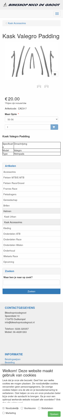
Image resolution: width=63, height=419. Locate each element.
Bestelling (10, 362)
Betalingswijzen (13, 359)
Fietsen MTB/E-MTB (13, 177)
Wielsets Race (10, 256)
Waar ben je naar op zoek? (18, 277)
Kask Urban (10, 216)
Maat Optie (11, 114)
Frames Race (10, 188)
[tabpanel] (39, 86)
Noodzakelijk (12, 408)
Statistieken (47, 408)
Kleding (7, 228)
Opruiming (8, 261)
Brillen (6, 205)
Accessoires (9, 171)
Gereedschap (10, 199)
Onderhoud (9, 250)
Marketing (11, 413)
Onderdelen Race (12, 239)
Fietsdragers (9, 194)
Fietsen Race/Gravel (13, 183)
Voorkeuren (30, 408)
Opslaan (54, 414)
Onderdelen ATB (11, 233)
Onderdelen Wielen (13, 245)
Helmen (7, 211)
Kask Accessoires (13, 222)
